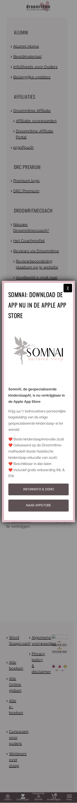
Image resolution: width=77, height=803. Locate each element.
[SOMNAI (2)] (38, 326)
